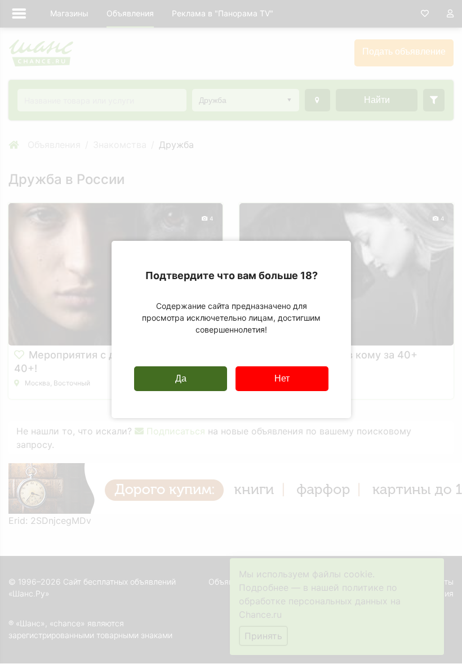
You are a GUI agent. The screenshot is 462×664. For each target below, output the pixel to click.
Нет (282, 378)
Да (180, 378)
